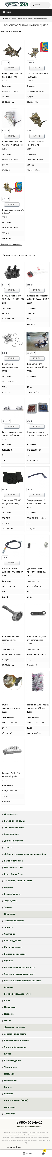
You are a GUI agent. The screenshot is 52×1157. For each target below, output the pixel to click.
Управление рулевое (14, 921)
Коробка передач (12, 947)
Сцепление (9, 934)
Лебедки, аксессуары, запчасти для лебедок (26, 854)
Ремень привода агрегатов (17, 994)
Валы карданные (12, 941)
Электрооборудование (15, 1047)
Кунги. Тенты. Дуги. (13, 874)
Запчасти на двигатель (15, 1034)
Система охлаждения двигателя (19, 974)
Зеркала (8, 907)
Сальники (9, 987)
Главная (7, 18)
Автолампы (9, 1107)
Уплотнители (10, 1067)
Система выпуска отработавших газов (22, 981)
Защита (8, 847)
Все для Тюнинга (12, 894)
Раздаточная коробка (15, 954)
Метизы (8, 1087)
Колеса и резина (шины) (16, 1100)
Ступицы (8, 961)
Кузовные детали (12, 1061)
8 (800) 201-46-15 (29, 1123)
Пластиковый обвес (13, 867)
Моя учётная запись (8, 1153)
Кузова (7, 1054)
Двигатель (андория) (14, 1027)
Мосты (7, 1021)
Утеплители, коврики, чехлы (18, 881)
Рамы (7, 1001)
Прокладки (9, 1074)
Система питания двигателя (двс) (20, 967)
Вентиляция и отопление (16, 1040)
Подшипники (10, 1081)
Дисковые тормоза (13, 841)
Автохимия (9, 1114)
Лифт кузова (10, 901)
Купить (11, 68)
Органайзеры (10, 814)
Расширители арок (13, 861)
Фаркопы (8, 887)
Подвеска (9, 1014)
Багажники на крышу (14, 821)
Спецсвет (8, 1094)
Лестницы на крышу (14, 827)
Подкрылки (10, 1007)
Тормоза (8, 927)
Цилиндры (9, 914)
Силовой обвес (11, 834)
